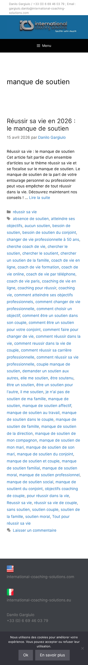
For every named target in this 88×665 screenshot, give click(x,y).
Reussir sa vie (19, 502)
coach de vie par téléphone (50, 274)
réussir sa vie (25, 212)
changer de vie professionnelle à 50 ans (43, 239)
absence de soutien (31, 218)
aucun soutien (37, 225)
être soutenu (61, 378)
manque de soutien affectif (46, 405)
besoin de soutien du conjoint (49, 232)
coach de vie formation (38, 267)
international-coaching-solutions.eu (39, 600)
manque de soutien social (30, 482)
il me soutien (31, 392)
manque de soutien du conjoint (45, 454)
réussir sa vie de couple (55, 502)
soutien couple (45, 509)
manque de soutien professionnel (49, 475)
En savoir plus (52, 655)
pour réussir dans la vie (48, 495)
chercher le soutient (40, 253)
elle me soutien (34, 378)
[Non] (82, 648)
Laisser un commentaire (34, 530)
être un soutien (20, 385)
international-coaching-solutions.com (40, 576)
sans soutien (18, 509)
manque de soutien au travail (33, 412)
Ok (25, 655)
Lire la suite (39, 197)
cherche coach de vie (26, 246)
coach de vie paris (23, 281)
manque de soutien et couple (33, 461)
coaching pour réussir (37, 288)
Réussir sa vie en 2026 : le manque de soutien (41, 124)
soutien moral (37, 516)
